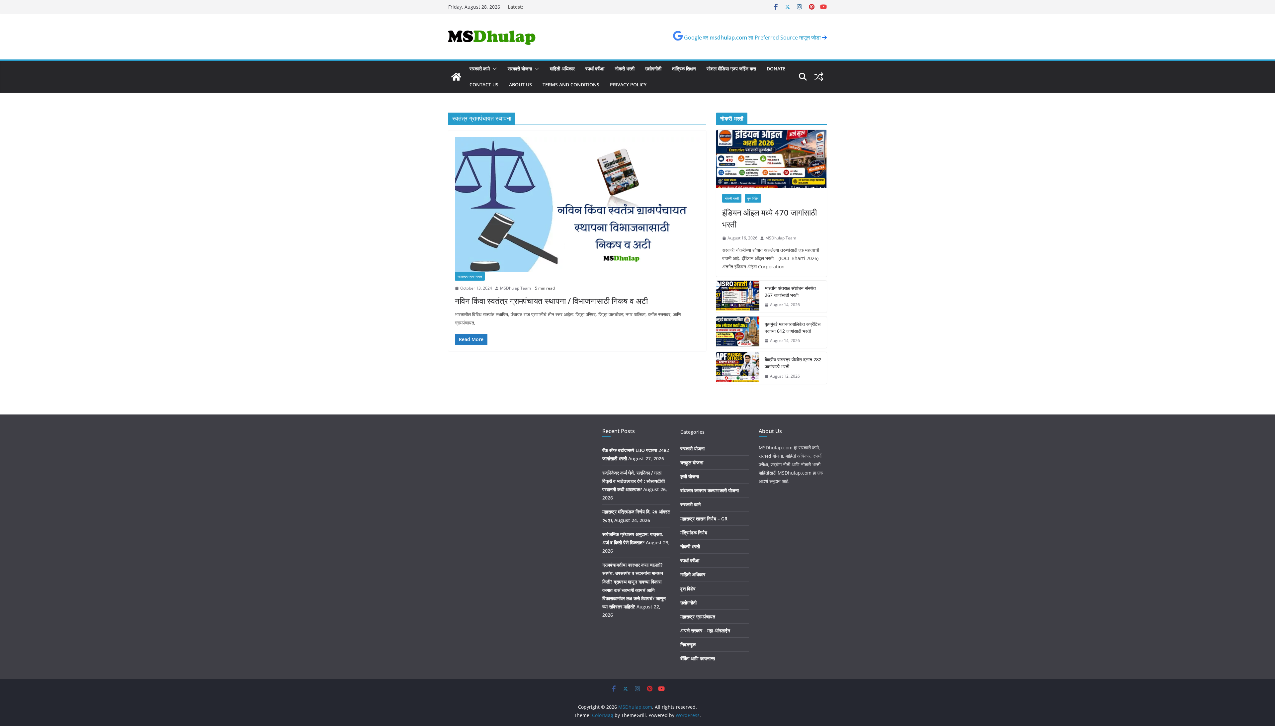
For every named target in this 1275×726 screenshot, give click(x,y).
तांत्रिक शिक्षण (684, 68)
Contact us (483, 84)
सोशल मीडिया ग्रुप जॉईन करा (731, 68)
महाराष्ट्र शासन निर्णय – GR (703, 518)
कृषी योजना (689, 476)
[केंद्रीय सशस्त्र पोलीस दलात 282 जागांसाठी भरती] (737, 368)
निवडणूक (688, 644)
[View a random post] (819, 77)
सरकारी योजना (520, 68)
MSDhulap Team (515, 288)
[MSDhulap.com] (456, 77)
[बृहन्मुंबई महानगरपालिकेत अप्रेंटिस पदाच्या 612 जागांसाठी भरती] (737, 332)
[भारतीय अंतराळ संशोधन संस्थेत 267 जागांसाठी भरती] (737, 297)
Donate (776, 68)
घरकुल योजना (691, 462)
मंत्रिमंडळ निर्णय (693, 532)
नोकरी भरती (625, 68)
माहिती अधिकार (562, 68)
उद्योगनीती (653, 68)
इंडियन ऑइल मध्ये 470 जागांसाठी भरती (769, 218)
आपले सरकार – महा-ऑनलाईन (705, 630)
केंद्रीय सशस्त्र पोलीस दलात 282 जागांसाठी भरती (793, 363)
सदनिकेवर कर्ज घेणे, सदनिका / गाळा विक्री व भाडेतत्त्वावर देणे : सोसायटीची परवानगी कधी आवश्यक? (633, 481)
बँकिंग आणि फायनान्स (697, 658)
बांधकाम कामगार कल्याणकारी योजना (709, 490)
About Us (520, 84)
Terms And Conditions (571, 84)
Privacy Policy (628, 84)
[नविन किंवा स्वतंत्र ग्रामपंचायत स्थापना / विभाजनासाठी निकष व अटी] (577, 204)
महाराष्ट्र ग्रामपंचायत (470, 276)
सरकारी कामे (479, 68)
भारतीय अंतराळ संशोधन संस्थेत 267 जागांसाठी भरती (790, 291)
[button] (493, 68)
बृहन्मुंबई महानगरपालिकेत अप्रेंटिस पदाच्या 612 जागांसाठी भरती (792, 327)
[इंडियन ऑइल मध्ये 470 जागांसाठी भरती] (771, 159)
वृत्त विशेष (752, 198)
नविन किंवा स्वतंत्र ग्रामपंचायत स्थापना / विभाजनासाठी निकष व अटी (551, 300)
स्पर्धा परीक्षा (594, 68)
